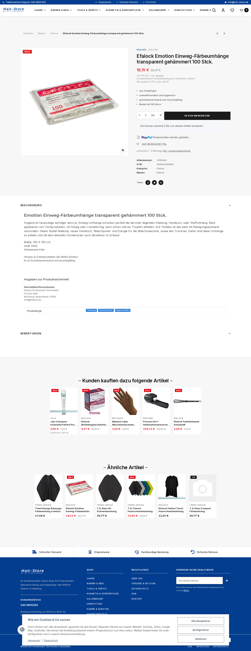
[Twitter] (154, 182)
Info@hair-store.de (237, 2)
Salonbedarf (95, 598)
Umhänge (91, 310)
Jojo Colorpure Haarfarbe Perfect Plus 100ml (63, 423)
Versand (159, 75)
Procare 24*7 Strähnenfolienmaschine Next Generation (156, 423)
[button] (223, 10)
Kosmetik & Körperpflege (103, 593)
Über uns (137, 578)
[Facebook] (147, 182)
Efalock (153, 49)
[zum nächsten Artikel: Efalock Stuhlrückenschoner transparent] (224, 33)
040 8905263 (25, 2)
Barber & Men (95, 583)
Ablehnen (200, 638)
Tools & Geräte (97, 588)
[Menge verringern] (139, 115)
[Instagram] (161, 182)
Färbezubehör (106, 310)
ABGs (186, 590)
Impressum (202, 646)
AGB (133, 593)
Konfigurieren (201, 629)
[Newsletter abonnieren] (226, 580)
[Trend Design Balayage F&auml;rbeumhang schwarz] (48, 488)
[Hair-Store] (14, 10)
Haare (90, 578)
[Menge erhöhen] (160, 115)
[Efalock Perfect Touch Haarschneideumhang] (172, 488)
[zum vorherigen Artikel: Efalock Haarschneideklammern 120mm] (217, 33)
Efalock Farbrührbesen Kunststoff (186, 423)
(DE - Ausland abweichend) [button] (176, 151)
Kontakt (136, 598)
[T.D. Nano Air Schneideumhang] (110, 488)
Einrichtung (94, 603)
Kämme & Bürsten (98, 609)
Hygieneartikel (123, 310)
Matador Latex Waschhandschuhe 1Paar (123, 423)
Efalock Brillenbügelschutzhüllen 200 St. (94, 423)
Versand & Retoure (143, 583)
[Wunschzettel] (232, 10)
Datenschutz (140, 588)
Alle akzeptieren (200, 620)
